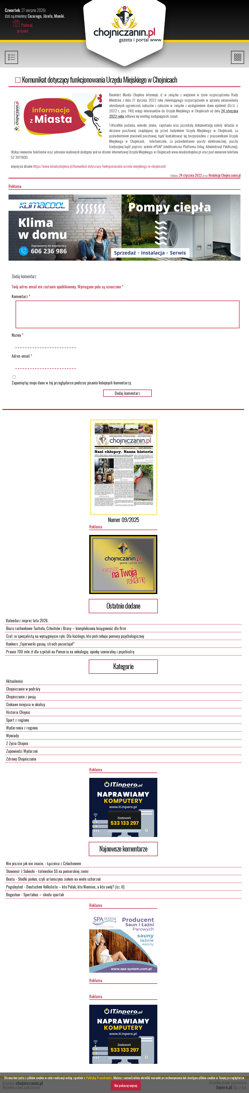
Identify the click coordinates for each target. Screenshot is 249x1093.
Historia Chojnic (18, 712)
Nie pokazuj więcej (125, 1085)
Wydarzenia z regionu (22, 728)
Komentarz (21, 296)
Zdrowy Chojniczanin (21, 759)
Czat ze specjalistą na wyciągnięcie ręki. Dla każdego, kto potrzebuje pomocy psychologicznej (75, 636)
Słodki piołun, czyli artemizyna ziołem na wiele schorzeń (59, 879)
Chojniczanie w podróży (23, 689)
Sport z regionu (17, 720)
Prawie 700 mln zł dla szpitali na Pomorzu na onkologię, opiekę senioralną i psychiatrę (70, 652)
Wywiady (12, 735)
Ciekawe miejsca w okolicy (25, 704)
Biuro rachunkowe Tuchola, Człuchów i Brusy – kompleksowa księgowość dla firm (66, 628)
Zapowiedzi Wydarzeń (22, 751)
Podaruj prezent (25, 28)
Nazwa (17, 335)
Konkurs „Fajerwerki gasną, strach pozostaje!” (40, 644)
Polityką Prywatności (99, 1077)
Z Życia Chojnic (17, 743)
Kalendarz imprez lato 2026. (27, 620)
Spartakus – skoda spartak (43, 895)
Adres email (22, 356)
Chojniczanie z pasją (21, 697)
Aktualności (14, 681)
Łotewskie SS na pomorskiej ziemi (63, 871)
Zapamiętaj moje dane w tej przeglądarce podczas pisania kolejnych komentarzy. (72, 383)
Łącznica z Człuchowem (64, 863)
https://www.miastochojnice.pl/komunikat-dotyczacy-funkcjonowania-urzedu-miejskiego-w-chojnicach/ (99, 166)
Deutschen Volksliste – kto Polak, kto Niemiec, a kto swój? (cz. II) (75, 887)
